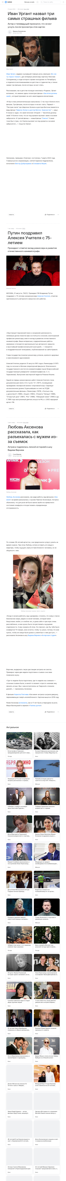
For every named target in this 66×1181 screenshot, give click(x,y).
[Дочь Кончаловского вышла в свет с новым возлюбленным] (47, 1133)
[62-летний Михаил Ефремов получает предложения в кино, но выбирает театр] (47, 1161)
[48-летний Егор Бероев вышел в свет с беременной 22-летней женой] (19, 1133)
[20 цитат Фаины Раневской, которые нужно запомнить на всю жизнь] (19, 967)
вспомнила (23, 703)
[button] (33, 51)
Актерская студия (49, 635)
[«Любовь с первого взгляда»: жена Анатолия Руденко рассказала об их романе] (19, 801)
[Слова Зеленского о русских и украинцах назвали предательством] (47, 912)
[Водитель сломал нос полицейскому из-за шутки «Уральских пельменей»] (47, 884)
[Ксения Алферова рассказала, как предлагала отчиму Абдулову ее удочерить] (47, 745)
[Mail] (6, 2)
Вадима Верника (34, 635)
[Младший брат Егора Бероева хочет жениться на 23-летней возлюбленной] (47, 1078)
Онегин (45, 118)
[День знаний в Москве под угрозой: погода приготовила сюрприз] (47, 939)
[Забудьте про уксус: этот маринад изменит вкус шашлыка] (19, 939)
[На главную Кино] (9, 2)
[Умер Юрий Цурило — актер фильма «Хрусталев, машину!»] (19, 1106)
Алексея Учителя (43, 296)
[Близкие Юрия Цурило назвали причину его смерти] (47, 1022)
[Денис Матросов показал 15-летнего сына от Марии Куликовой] (19, 1078)
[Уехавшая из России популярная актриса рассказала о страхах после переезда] (19, 773)
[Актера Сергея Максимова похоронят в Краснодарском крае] (19, 1161)
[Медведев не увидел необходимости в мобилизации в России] (47, 856)
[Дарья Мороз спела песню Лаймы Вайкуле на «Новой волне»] (47, 1050)
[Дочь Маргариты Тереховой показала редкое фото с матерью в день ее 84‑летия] (19, 828)
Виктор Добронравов (23, 163)
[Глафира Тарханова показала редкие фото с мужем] (47, 801)
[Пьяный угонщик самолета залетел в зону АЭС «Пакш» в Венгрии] (47, 773)
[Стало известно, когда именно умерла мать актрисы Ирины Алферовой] (47, 995)
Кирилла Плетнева (21, 694)
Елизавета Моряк (40, 163)
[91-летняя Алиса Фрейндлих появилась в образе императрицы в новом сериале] (19, 1022)
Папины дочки (35, 705)
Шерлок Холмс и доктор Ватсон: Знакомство (33, 110)
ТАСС (23, 228)
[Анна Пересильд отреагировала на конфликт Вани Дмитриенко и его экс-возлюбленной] (47, 967)
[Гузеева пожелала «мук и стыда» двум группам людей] (19, 995)
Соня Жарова (17, 454)
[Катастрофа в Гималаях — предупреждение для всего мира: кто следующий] (19, 745)
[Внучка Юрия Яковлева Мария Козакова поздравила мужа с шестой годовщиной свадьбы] (47, 828)
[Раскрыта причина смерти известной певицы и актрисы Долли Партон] (19, 912)
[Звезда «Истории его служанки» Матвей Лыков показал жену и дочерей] (47, 1106)
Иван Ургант (10, 74)
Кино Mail (26, 9)
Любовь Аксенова (13, 497)
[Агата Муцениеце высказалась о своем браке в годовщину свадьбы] (19, 1050)
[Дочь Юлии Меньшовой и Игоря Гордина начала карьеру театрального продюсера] (19, 884)
